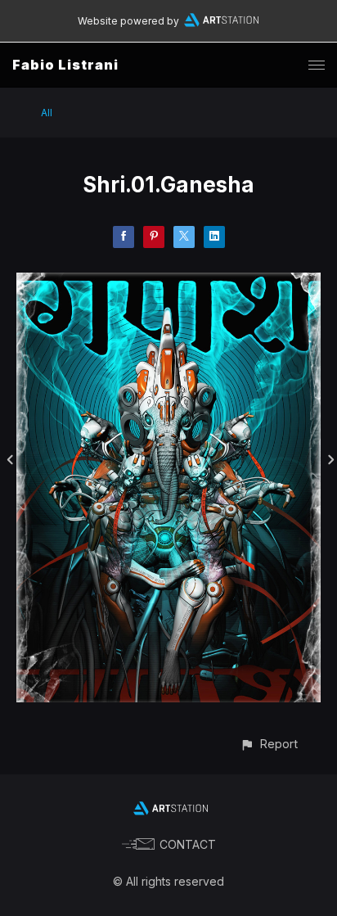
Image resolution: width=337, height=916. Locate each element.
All (46, 112)
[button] (268, 743)
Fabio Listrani (65, 64)
